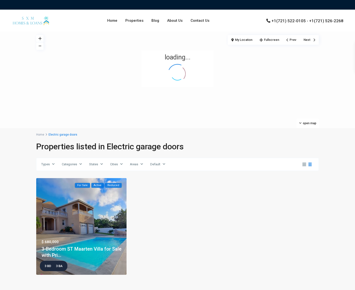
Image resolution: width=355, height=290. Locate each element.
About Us (175, 20)
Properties (134, 20)
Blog (155, 20)
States (93, 164)
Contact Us (200, 20)
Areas (134, 164)
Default (155, 164)
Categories (69, 164)
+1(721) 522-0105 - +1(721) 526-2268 (307, 20)
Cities (114, 164)
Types (45, 164)
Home (112, 20)
